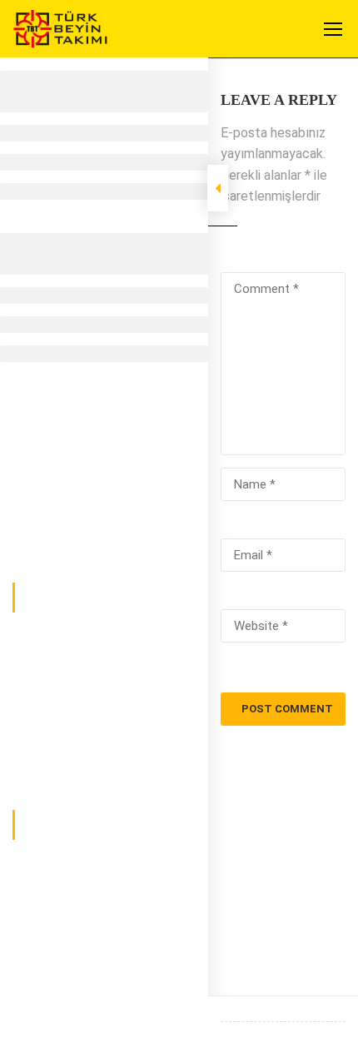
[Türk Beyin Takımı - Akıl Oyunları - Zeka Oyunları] (60, 32)
